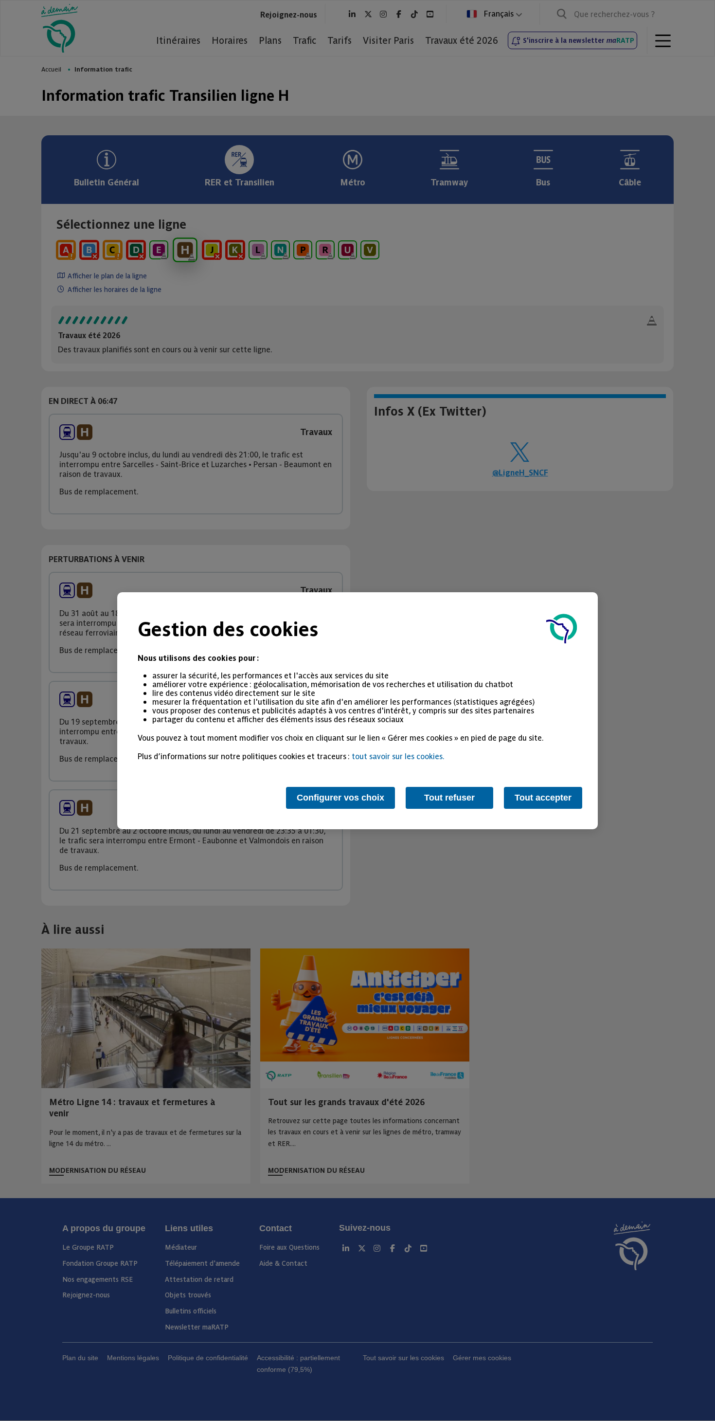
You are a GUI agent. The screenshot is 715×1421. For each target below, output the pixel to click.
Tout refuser (449, 797)
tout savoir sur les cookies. (398, 756)
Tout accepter (543, 797)
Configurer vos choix (340, 797)
